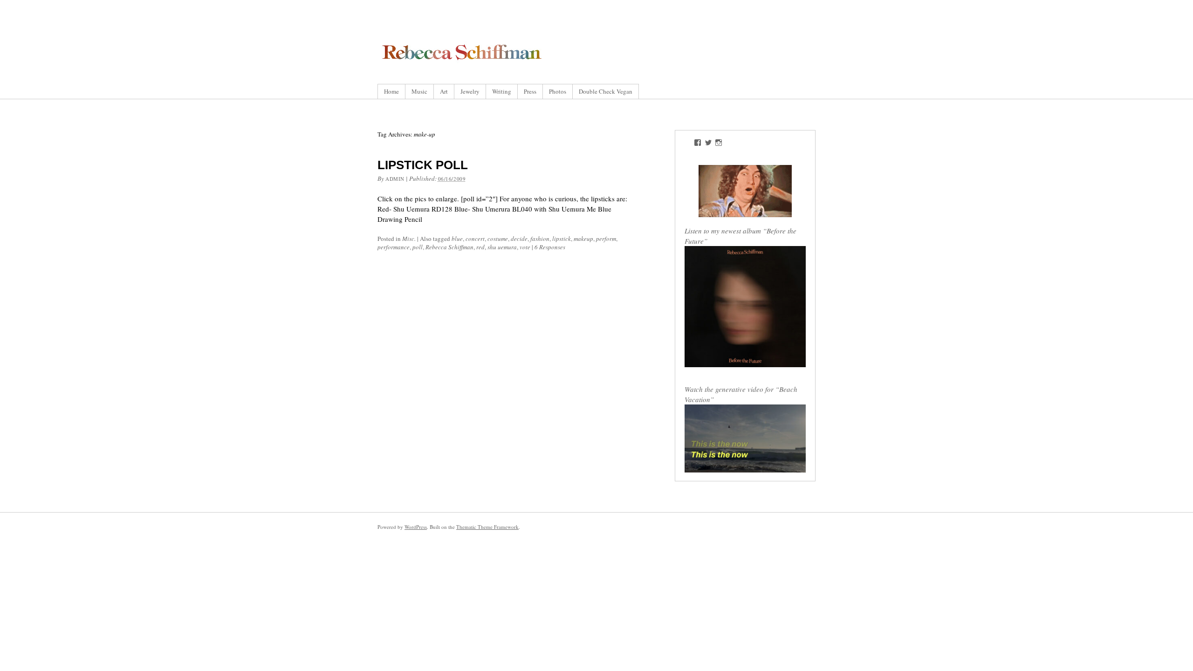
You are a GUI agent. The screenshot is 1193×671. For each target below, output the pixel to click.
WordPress (416, 526)
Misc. (409, 238)
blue (457, 238)
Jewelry (470, 91)
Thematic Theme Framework (487, 526)
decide (519, 238)
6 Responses (550, 247)
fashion (539, 238)
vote (525, 247)
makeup (583, 238)
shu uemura (502, 247)
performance (393, 247)
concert (475, 238)
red (480, 247)
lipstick (561, 238)
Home (391, 91)
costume (497, 238)
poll (417, 247)
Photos (557, 91)
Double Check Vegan (605, 91)
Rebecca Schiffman (449, 247)
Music (419, 91)
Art (444, 91)
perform (606, 238)
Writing (501, 91)
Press (530, 91)
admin (395, 178)
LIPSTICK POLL (422, 165)
